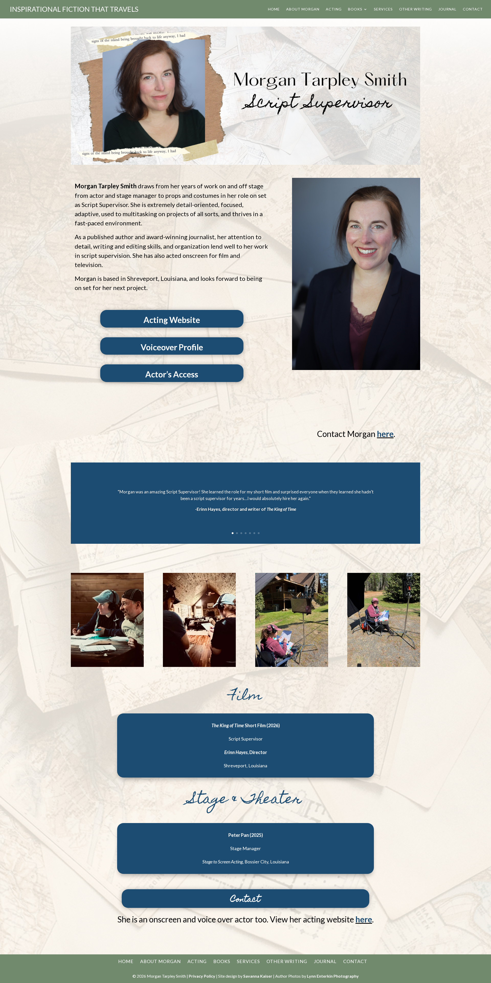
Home (274, 9)
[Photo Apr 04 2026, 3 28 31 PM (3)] (107, 665)
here (385, 434)
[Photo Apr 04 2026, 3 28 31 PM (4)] (199, 665)
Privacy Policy (202, 976)
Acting (334, 9)
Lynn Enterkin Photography (333, 976)
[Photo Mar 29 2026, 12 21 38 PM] (383, 665)
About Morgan (302, 9)
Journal (447, 9)
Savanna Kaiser (257, 976)
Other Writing (415, 9)
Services (383, 9)
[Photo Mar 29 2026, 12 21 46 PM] (291, 665)
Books (355, 9)
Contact (473, 9)
